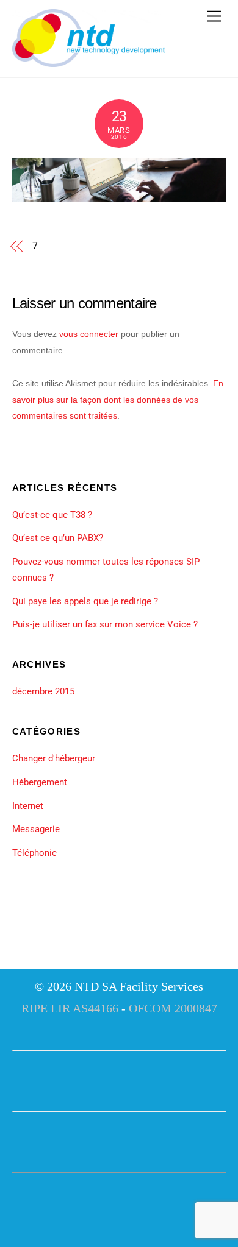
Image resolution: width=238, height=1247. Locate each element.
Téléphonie (34, 852)
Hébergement (39, 782)
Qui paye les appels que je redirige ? (85, 601)
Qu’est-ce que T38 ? (52, 514)
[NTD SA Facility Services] (88, 62)
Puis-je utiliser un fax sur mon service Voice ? (105, 624)
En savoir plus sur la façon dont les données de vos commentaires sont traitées (117, 399)
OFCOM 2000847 (173, 1008)
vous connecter (88, 334)
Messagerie (36, 829)
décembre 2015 (43, 691)
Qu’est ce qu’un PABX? (57, 537)
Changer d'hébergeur (53, 758)
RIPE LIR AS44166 (69, 1008)
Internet (27, 805)
